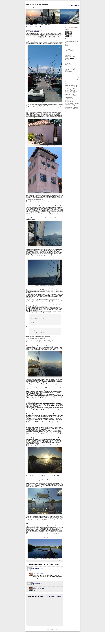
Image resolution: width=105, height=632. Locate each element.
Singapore (67, 106)
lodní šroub (67, 95)
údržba (77, 108)
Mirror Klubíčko (68, 49)
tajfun (71, 107)
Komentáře (77, 5)
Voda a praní (61, 26)
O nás (66, 46)
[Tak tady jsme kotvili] (45, 460)
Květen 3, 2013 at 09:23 (37, 573)
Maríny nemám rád (68, 71)
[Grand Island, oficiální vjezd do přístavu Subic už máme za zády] (45, 272)
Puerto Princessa (68, 104)
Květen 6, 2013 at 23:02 (35, 583)
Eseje (39, 24)
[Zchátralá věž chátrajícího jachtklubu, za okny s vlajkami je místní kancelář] (45, 170)
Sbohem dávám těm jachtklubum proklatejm (34, 26)
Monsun (71, 97)
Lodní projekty (68, 54)
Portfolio (27, 24)
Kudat (73, 92)
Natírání (75, 99)
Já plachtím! (67, 72)
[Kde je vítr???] (45, 363)
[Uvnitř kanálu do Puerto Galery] (45, 501)
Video (74, 108)
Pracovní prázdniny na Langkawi (71, 59)
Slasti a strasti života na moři (37, 5)
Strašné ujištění (68, 66)
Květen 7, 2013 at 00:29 (37, 588)
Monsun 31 (69, 99)
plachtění (68, 103)
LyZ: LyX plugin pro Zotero (70, 56)
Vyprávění (35, 24)
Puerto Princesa (75, 103)
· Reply (41, 568)
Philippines (69, 100)
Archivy (66, 75)
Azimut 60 (68, 85)
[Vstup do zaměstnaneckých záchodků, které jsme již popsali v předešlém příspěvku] (45, 132)
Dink (66, 51)
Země (45, 24)
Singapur (72, 106)
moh (42, 596)
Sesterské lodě (68, 55)
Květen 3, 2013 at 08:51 (35, 568)
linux (71, 94)
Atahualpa (57, 629)
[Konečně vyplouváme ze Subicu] (45, 233)
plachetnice (69, 101)
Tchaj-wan (75, 107)
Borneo (76, 85)
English (67, 29)
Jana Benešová (30, 31)
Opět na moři (67, 63)
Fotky (66, 52)
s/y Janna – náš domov (70, 50)
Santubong (73, 104)
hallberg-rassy (70, 89)
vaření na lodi (70, 108)
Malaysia (67, 97)
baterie (72, 85)
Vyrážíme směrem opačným (70, 68)
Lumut (70, 95)
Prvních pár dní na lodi (69, 64)
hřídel (71, 90)
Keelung (66, 91)
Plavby (42, 24)
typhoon (66, 108)
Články (72, 5)
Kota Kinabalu (71, 91)
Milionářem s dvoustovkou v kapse (71, 40)
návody (66, 100)
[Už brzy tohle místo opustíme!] (45, 73)
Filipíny (75, 86)
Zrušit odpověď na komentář (53, 596)
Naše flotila (67, 48)
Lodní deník (31, 24)
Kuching (69, 92)
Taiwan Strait (67, 107)
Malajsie (73, 95)
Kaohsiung (74, 90)
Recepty (48, 24)
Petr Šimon (37, 31)
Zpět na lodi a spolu (68, 65)
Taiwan (76, 106)
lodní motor (74, 94)
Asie (65, 85)
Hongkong (67, 90)
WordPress (52, 629)
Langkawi (67, 94)
